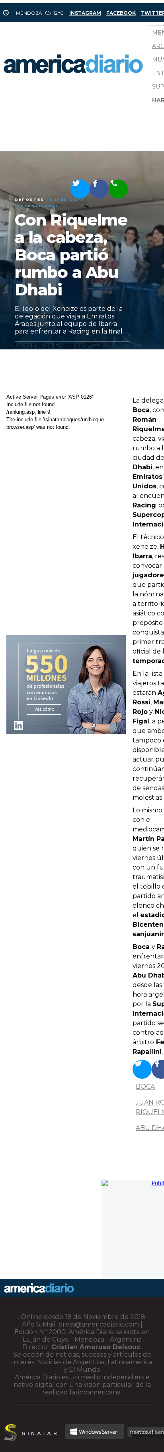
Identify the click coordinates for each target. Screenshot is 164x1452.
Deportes (29, 199)
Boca (145, 1086)
